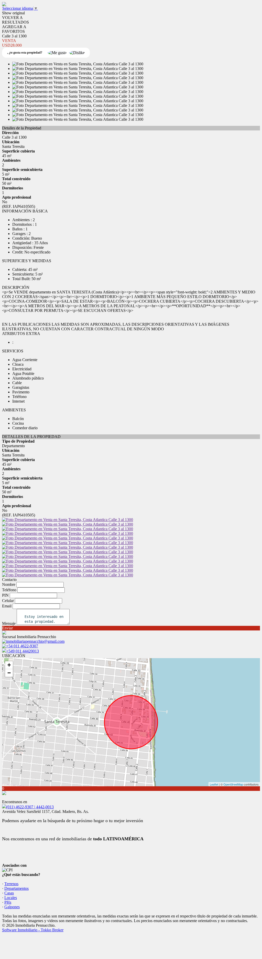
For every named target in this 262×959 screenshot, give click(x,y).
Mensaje (9, 623)
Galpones (12, 907)
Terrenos (11, 884)
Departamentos (16, 888)
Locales (10, 897)
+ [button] (9, 665)
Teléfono (9, 590)
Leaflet (214, 784)
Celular (8, 600)
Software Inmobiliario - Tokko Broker (32, 930)
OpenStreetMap (233, 784)
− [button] (9, 673)
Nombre (8, 584)
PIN (5, 595)
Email (7, 606)
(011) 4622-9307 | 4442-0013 (30, 807)
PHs (7, 902)
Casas (9, 893)
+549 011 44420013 (22, 651)
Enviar (7, 628)
